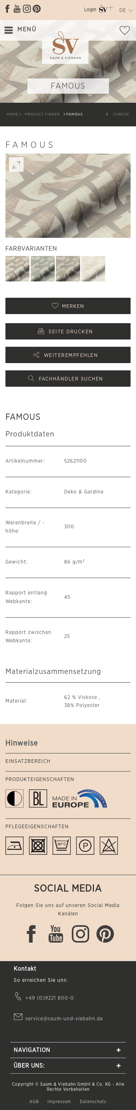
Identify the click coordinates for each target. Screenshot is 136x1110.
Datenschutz (93, 1101)
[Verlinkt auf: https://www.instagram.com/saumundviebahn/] (27, 9)
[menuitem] (90, 11)
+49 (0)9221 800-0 (49, 998)
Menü (26, 29)
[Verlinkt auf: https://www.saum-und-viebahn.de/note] (127, 32)
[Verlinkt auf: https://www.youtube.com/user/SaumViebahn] (17, 9)
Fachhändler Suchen (71, 379)
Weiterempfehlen (71, 355)
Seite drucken (71, 331)
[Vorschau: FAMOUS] (17, 268)
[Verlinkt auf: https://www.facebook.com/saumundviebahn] (7, 9)
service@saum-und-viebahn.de (64, 1018)
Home (12, 114)
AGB (34, 1101)
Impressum (60, 1101)
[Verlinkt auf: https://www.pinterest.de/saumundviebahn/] (37, 9)
